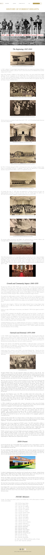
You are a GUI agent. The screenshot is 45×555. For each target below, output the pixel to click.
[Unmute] (12, 253)
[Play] (41, 3)
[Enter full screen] (34, 253)
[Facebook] (20, 549)
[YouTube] (22, 549)
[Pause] (10, 253)
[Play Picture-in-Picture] (33, 253)
